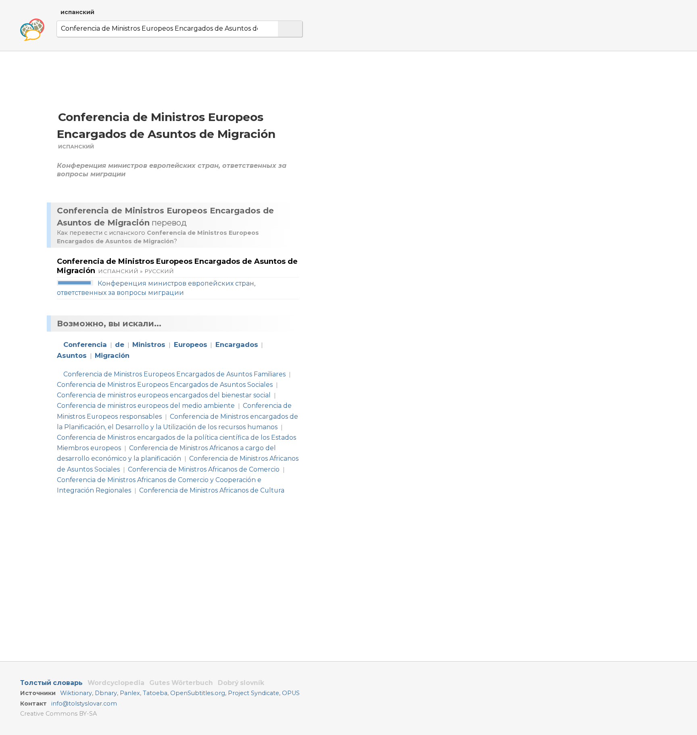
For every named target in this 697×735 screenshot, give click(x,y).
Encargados (236, 344)
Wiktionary (76, 693)
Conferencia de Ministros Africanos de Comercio (204, 469)
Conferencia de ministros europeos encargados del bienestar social (164, 395)
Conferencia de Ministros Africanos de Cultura (211, 490)
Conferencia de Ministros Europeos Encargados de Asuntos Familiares (174, 374)
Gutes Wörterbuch (181, 683)
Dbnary (106, 693)
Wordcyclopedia (116, 683)
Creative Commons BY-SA (58, 713)
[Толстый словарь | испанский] (32, 30)
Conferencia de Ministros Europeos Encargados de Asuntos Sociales (165, 384)
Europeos (190, 344)
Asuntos (72, 355)
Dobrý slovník (241, 683)
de (119, 344)
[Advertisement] (393, 128)
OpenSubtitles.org (197, 693)
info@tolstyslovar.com (84, 703)
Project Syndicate (253, 693)
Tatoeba (155, 693)
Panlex (130, 693)
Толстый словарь (51, 683)
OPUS (291, 693)
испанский (77, 12)
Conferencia (85, 344)
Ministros (148, 344)
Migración (112, 355)
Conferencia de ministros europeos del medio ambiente (146, 405)
